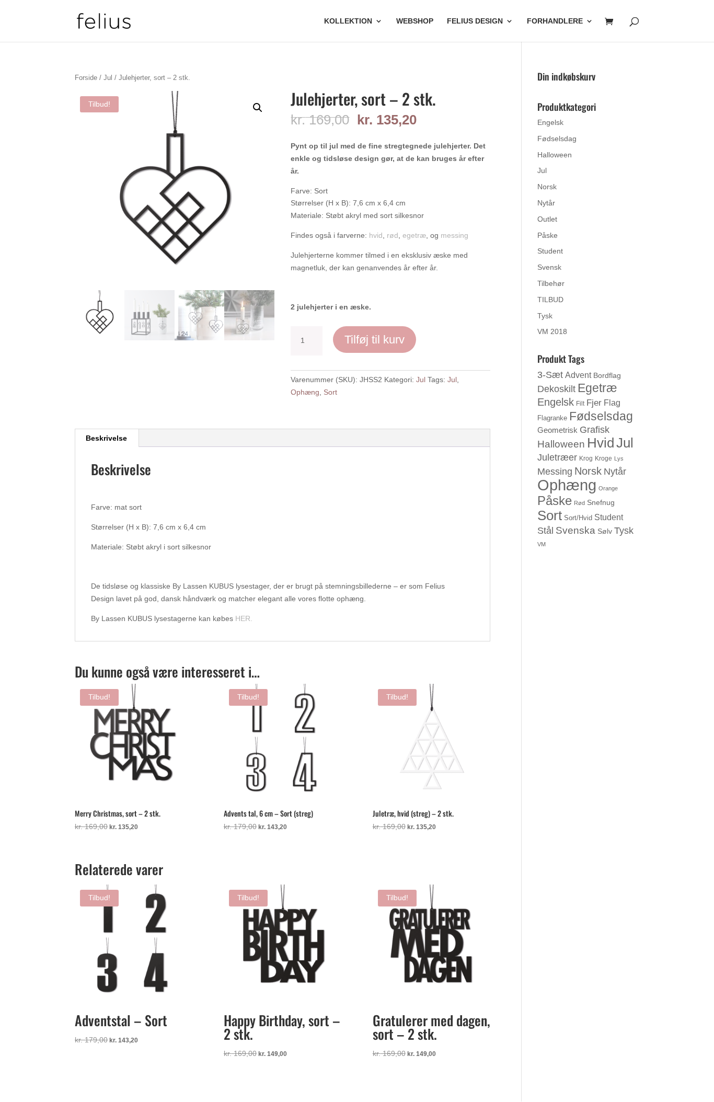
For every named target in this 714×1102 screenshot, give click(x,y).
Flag (612, 402)
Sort (330, 392)
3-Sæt (550, 374)
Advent (578, 375)
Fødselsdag (557, 138)
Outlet (547, 219)
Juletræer (557, 457)
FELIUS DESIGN (475, 21)
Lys (619, 458)
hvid (376, 235)
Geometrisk (557, 430)
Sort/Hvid (578, 518)
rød (392, 235)
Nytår (546, 203)
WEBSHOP (414, 21)
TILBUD (550, 299)
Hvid (600, 442)
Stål (545, 530)
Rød (579, 503)
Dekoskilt (556, 389)
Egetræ (597, 388)
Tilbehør (551, 283)
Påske (547, 235)
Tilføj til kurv (374, 339)
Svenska (575, 530)
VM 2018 (552, 331)
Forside (86, 78)
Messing (554, 471)
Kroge (603, 458)
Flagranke (552, 418)
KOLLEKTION (348, 21)
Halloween (554, 155)
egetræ (414, 235)
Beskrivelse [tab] (106, 438)
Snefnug (601, 502)
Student (550, 251)
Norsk (547, 186)
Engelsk (550, 122)
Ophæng (305, 392)
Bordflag (607, 375)
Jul (107, 78)
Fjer (594, 402)
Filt (580, 403)
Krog (586, 458)
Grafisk (594, 429)
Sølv (604, 531)
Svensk (549, 267)
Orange (608, 488)
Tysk (544, 316)
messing (454, 235)
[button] (257, 107)
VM (541, 544)
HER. (243, 618)
